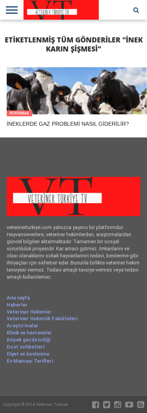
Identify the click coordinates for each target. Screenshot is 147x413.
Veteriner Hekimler (29, 312)
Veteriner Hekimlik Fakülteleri (42, 318)
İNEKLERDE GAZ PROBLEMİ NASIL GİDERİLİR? (68, 124)
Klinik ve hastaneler (29, 333)
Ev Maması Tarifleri (30, 361)
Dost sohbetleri (25, 347)
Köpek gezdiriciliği (29, 340)
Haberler (17, 305)
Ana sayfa (18, 298)
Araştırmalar (22, 326)
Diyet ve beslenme (28, 354)
